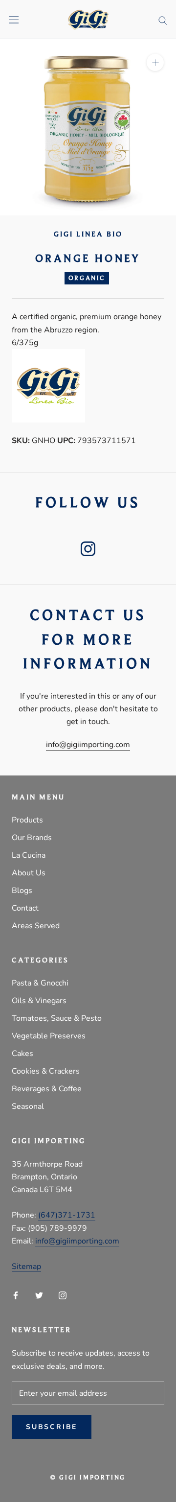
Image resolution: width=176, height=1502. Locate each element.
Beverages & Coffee (47, 1088)
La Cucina (28, 855)
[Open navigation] (14, 20)
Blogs (22, 890)
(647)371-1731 (66, 1215)
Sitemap (26, 1266)
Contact (25, 908)
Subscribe (51, 1427)
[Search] (162, 19)
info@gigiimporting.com (88, 744)
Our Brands (32, 837)
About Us (28, 873)
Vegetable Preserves (49, 1036)
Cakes (22, 1053)
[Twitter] (39, 1295)
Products (27, 820)
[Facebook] (16, 1295)
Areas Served (36, 925)
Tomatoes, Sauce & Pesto (57, 1018)
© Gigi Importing (88, 1478)
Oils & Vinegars (39, 1000)
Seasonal (28, 1106)
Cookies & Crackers (46, 1071)
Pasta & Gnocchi (40, 983)
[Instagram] (62, 1295)
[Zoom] (155, 62)
